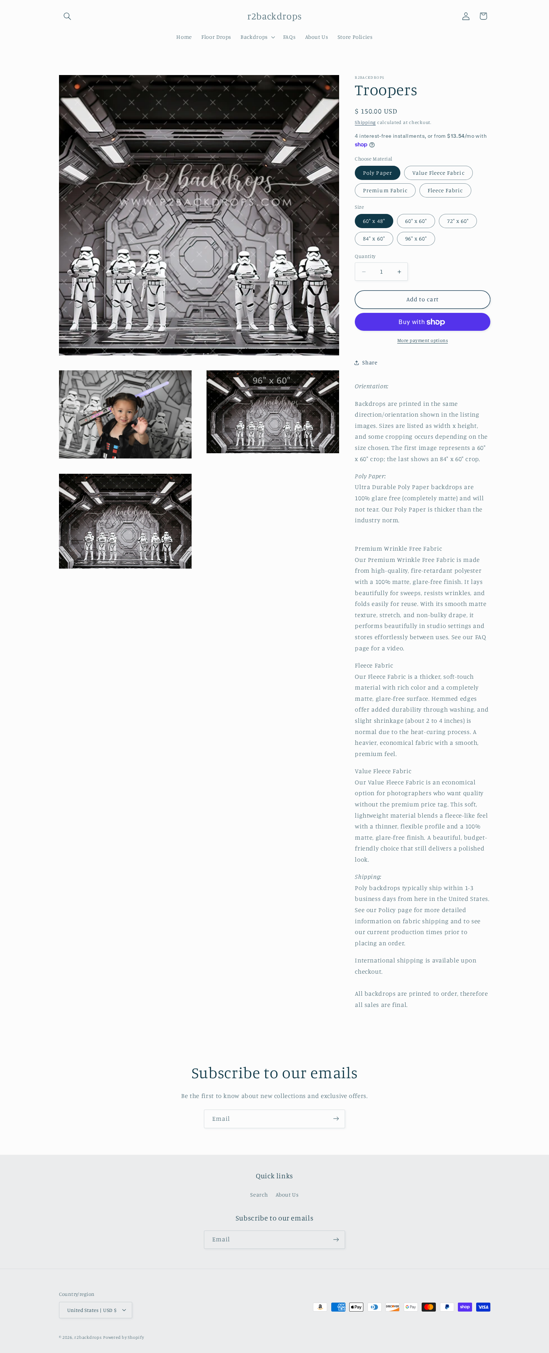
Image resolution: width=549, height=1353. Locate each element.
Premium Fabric (385, 190)
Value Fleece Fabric (438, 173)
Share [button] (369, 363)
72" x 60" (458, 221)
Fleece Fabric (445, 190)
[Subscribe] (336, 1119)
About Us (287, 1195)
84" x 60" (374, 239)
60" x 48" (374, 221)
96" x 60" (416, 239)
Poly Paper (377, 173)
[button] (67, 16)
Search (259, 1195)
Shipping (365, 122)
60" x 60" (416, 221)
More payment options (422, 340)
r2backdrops (88, 1337)
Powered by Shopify (123, 1337)
